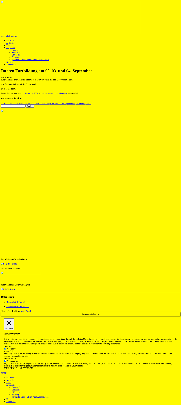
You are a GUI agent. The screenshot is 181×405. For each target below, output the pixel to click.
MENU (4, 373)
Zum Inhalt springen (9, 36)
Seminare (15, 52)
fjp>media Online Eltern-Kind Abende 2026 (30, 59)
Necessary (11, 349)
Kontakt (9, 62)
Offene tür (16, 55)
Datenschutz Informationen (17, 302)
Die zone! (10, 40)
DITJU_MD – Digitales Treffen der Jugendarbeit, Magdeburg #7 (62, 103)
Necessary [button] (8, 346)
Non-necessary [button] (10, 358)
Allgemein (63, 93)
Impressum (11, 64)
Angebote (10, 47)
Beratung (15, 57)
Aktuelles (10, 43)
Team (8, 45)
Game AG (16, 50)
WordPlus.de (26, 311)
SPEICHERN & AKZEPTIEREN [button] (18, 368)
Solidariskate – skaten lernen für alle (17, 103)
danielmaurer (48, 93)
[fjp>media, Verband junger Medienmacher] (9, 264)
